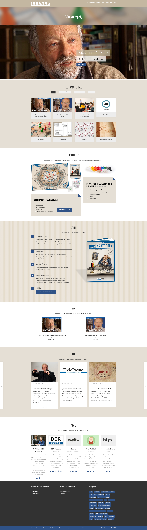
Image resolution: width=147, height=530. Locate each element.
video (41, 108)
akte (55, 131)
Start (87, 2)
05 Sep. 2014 (66, 383)
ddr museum (61, 106)
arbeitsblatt (101, 104)
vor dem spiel (84, 109)
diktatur (103, 106)
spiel (47, 106)
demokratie (111, 104)
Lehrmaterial (92, 2)
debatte (106, 104)
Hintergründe (79, 92)
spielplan (109, 133)
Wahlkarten (84, 139)
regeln (38, 131)
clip (37, 106)
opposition (104, 111)
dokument (63, 131)
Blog (111, 2)
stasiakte (65, 133)
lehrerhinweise (82, 107)
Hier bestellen (100, 186)
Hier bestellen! (64, 209)
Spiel (103, 2)
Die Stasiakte (63, 139)
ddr (56, 106)
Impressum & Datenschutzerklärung (77, 527)
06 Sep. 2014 (37, 383)
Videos (107, 2)
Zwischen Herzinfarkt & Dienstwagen (42, 389)
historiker (69, 106)
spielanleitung (46, 131)
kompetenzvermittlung (88, 106)
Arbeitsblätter (64, 92)
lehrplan (88, 107)
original (54, 133)
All (53, 92)
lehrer (76, 107)
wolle (68, 108)
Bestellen (98, 2)
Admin (45, 383)
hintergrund (83, 131)
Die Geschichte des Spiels (106, 139)
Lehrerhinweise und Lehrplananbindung (84, 115)
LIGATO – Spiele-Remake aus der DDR (101, 389)
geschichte (99, 132)
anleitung (34, 131)
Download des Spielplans (46, 292)
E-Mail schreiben (64, 493)
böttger (34, 106)
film (40, 106)
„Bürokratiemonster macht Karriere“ (71, 389)
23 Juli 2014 (95, 383)
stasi (61, 133)
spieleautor (36, 108)
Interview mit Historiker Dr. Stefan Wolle (62, 115)
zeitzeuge (45, 108)
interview (43, 106)
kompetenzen (78, 106)
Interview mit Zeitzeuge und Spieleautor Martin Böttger (41, 115)
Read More (44, 407)
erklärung (77, 131)
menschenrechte (110, 109)
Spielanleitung (41, 139)
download (108, 106)
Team (115, 2)
